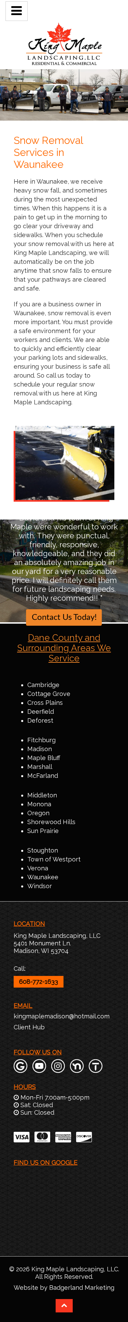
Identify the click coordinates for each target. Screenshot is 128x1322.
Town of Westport (54, 859)
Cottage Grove (48, 693)
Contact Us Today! (64, 617)
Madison (39, 748)
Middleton (42, 795)
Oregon (38, 813)
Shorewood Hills (51, 821)
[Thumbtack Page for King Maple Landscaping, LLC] (95, 1069)
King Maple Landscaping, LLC (57, 935)
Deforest (40, 720)
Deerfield (40, 711)
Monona (39, 804)
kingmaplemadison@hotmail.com (62, 1016)
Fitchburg (41, 740)
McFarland (42, 775)
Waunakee (42, 877)
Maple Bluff (43, 757)
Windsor (39, 886)
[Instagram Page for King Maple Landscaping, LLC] (58, 1069)
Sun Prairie (43, 830)
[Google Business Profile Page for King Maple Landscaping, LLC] (20, 1069)
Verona (37, 868)
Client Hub (29, 1027)
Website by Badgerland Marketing (64, 1287)
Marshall (39, 766)
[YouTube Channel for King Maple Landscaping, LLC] (39, 1069)
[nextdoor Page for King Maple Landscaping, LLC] (77, 1069)
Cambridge (43, 684)
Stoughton (42, 850)
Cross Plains (45, 702)
